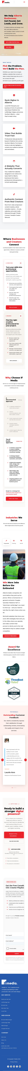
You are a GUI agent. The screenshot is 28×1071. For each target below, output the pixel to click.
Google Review (5, 1028)
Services (3, 1037)
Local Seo (4, 1011)
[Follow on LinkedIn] (14, 1066)
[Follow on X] (17, 1066)
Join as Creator (14, 307)
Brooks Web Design (6, 1019)
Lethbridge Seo (5, 1002)
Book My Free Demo (11, 636)
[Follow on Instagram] (11, 1066)
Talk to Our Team (14, 498)
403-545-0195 (15, 849)
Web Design (4, 1025)
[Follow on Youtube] (20, 1066)
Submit (17, 953)
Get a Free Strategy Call (12, 42)
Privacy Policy (13, 1061)
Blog (2, 1043)
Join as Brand (14, 360)
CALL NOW (8, 47)
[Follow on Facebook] (8, 1066)
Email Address (10, 941)
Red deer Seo (5, 1008)
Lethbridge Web (5, 1022)
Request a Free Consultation (15, 834)
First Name (9, 935)
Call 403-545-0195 (14, 841)
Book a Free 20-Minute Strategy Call (12, 86)
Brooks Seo (4, 1005)
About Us (3, 1040)
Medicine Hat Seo (6, 999)
